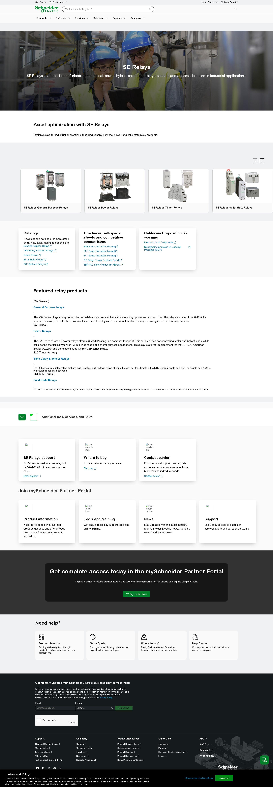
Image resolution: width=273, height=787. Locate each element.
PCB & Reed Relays (34, 264)
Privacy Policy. (106, 697)
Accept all (224, 778)
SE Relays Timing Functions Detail (101, 260)
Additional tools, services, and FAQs (67, 416)
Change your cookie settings (199, 778)
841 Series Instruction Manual (99, 255)
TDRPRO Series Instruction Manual (102, 264)
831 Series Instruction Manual (99, 251)
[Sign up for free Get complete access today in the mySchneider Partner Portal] (136, 594)
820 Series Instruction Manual (99, 246)
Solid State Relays (33, 259)
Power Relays (31, 255)
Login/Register (231, 2)
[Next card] (262, 160)
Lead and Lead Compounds (158, 242)
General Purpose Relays (36, 246)
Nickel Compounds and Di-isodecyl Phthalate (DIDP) (162, 248)
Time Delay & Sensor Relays (38, 250)
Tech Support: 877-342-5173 (48, 760)
